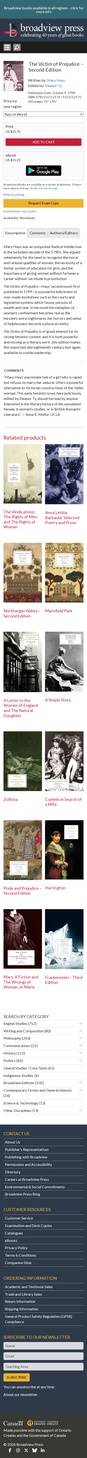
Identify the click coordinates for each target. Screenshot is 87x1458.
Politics (9, 1060)
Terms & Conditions (20, 1255)
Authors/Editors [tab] (64, 233)
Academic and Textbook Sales (29, 1286)
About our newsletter (20, 1394)
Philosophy (12, 1038)
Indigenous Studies (18, 1075)
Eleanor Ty (53, 85)
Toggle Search (17, 47)
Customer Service (19, 1218)
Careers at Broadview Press (27, 1179)
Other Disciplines (17, 1110)
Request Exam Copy (43, 203)
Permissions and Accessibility (28, 1164)
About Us (12, 1142)
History (9, 1053)
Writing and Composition (23, 1031)
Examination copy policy (19, 211)
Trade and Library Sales (23, 1294)
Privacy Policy (16, 1247)
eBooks (11, 1240)
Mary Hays (56, 80)
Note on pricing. (14, 194)
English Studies (15, 1023)
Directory (12, 1172)
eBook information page (43, 188)
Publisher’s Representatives (27, 1149)
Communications (16, 1045)
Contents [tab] (37, 233)
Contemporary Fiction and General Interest (37, 1090)
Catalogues (14, 1233)
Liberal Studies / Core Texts (25, 1068)
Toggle (80, 1023)
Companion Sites (18, 1262)
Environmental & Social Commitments (35, 1187)
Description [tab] (15, 233)
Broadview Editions (19, 1082)
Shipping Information (21, 1309)
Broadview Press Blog (22, 1194)
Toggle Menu (7, 47)
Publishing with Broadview (26, 1157)
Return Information (20, 1301)
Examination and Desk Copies (28, 1225)
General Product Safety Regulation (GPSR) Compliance (38, 1319)
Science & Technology (20, 1103)
